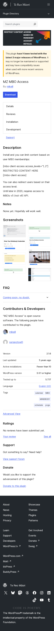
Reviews (10, 114)
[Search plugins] (35, 24)
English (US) (45, 386)
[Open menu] (49, 4)
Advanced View (11, 413)
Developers (9, 540)
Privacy (7, 520)
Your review (9, 436)
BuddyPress (11, 571)
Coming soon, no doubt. (16, 297)
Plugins (32, 515)
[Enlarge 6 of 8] (46, 239)
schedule (39, 405)
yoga (47, 405)
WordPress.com (13, 555)
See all (47, 436)
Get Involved (35, 530)
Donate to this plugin (14, 485)
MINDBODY (45, 399)
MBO (47, 393)
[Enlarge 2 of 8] (21, 243)
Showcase (34, 504)
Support (10, 137)
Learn (6, 530)
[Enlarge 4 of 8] (21, 270)
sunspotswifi (16, 342)
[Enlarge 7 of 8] (46, 253)
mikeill (10, 86)
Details (10, 106)
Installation (12, 121)
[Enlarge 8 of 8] (46, 271)
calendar (39, 393)
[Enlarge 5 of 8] (46, 228)
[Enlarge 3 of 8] (21, 256)
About (6, 504)
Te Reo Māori (17, 585)
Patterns (33, 520)
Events (32, 535)
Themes (32, 509)
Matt (7, 561)
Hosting (7, 515)
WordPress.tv (12, 546)
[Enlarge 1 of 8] (21, 228)
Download (10, 94)
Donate (34, 540)
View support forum (14, 458)
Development (13, 129)
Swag (33, 546)
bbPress (9, 566)
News (6, 509)
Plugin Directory (11, 13)
